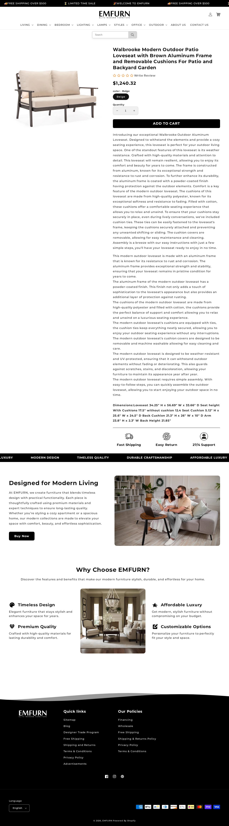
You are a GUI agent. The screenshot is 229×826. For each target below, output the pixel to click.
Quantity (118, 104)
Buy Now (21, 536)
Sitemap (70, 719)
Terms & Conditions (78, 751)
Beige (121, 96)
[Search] (132, 34)
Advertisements (75, 763)
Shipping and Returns (80, 745)
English (17, 808)
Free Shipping (74, 738)
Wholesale (125, 726)
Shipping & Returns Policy (137, 738)
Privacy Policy (74, 757)
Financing (125, 719)
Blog (67, 726)
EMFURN (107, 820)
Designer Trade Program (81, 732)
